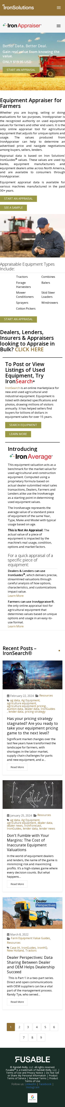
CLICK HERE (29, 349)
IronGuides (48, 708)
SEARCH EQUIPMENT (23, 425)
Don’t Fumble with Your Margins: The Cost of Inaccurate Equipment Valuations (28, 842)
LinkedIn (30, 1084)
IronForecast (32, 825)
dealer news (15, 825)
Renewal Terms (37, 1078)
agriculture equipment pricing (26, 706)
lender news (47, 828)
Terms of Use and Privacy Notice (24, 1072)
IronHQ (42, 947)
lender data (15, 711)
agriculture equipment (21, 703)
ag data (15, 700)
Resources (46, 695)
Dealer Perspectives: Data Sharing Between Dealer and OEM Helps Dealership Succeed (31, 964)
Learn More (16, 596)
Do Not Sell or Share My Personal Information (33, 1074)
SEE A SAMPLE (13, 208)
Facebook (45, 1084)
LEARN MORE (18, 434)
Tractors (31, 950)
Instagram (32, 1087)
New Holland (15, 950)
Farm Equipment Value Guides (30, 938)
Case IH (15, 947)
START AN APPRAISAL (21, 70)
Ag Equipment (30, 700)
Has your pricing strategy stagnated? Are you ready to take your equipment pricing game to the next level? (32, 725)
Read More (17, 767)
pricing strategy (35, 711)
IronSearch (12, 388)
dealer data (32, 708)
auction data (15, 708)
